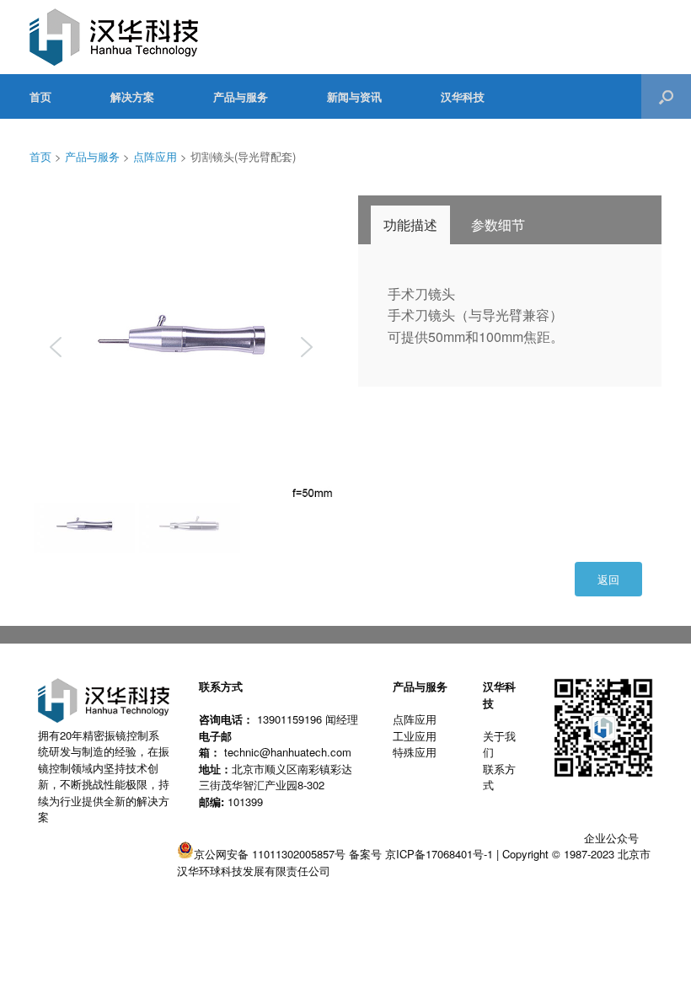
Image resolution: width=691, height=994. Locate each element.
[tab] (410, 225)
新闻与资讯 (354, 96)
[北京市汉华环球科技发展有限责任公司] (113, 37)
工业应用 (415, 736)
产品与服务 (240, 96)
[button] (666, 96)
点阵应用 (155, 156)
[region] (181, 376)
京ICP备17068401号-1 (439, 854)
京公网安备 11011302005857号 (270, 854)
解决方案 (132, 96)
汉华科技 (463, 96)
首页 (40, 96)
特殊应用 (415, 752)
